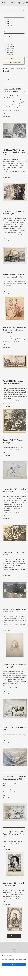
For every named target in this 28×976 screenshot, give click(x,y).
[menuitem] (20, 2)
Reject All (14, 972)
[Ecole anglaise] (5, 52)
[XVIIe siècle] (5, 21)
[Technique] (4, 31)
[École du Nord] (5, 50)
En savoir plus (6, 80)
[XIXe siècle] (5, 25)
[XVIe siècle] (5, 19)
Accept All (14, 964)
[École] (4, 40)
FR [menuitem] (19, 2)
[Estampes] (5, 35)
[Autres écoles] (5, 54)
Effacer (13, 59)
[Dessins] (5, 37)
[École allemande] (5, 46)
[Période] (4, 15)
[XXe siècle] (5, 27)
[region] (14, 964)
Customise (14, 968)
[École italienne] (5, 48)
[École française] (5, 44)
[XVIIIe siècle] (5, 23)
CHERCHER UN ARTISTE (14, 62)
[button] (5, 192)
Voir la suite (14, 936)
